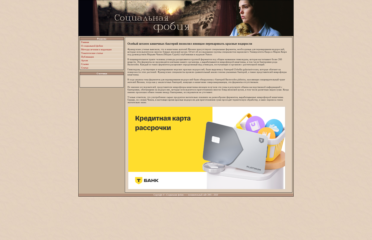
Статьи (84, 67)
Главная (85, 42)
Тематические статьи (92, 53)
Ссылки (85, 64)
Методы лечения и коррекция (96, 49)
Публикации (87, 56)
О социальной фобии (92, 45)
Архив (84, 60)
